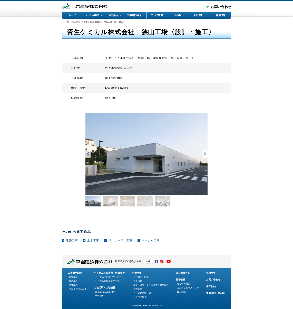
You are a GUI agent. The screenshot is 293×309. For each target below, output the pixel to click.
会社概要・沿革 (141, 277)
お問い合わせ (221, 7)
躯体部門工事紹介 (215, 293)
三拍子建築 (157, 15)
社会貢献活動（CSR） (144, 293)
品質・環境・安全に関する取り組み (151, 285)
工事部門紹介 (134, 15)
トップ (72, 15)
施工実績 (181, 291)
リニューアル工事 (120, 240)
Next (205, 154)
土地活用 (176, 15)
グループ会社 (139, 296)
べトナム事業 (92, 15)
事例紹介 (99, 295)
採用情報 (221, 15)
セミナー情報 (183, 283)
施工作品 (113, 15)
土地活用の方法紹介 (105, 291)
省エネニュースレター (188, 287)
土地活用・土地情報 (104, 287)
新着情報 (180, 279)
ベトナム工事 (151, 240)
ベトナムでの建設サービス (108, 277)
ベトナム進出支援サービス (108, 281)
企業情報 (198, 15)
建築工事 (72, 240)
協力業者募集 (183, 272)
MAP (148, 261)
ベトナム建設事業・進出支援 (109, 272)
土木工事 (93, 240)
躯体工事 (73, 285)
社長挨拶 (137, 281)
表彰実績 (137, 288)
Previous (88, 154)
